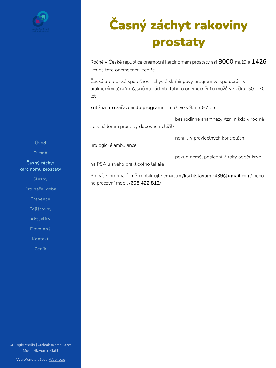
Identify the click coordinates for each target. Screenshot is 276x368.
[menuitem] (40, 143)
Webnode (57, 359)
